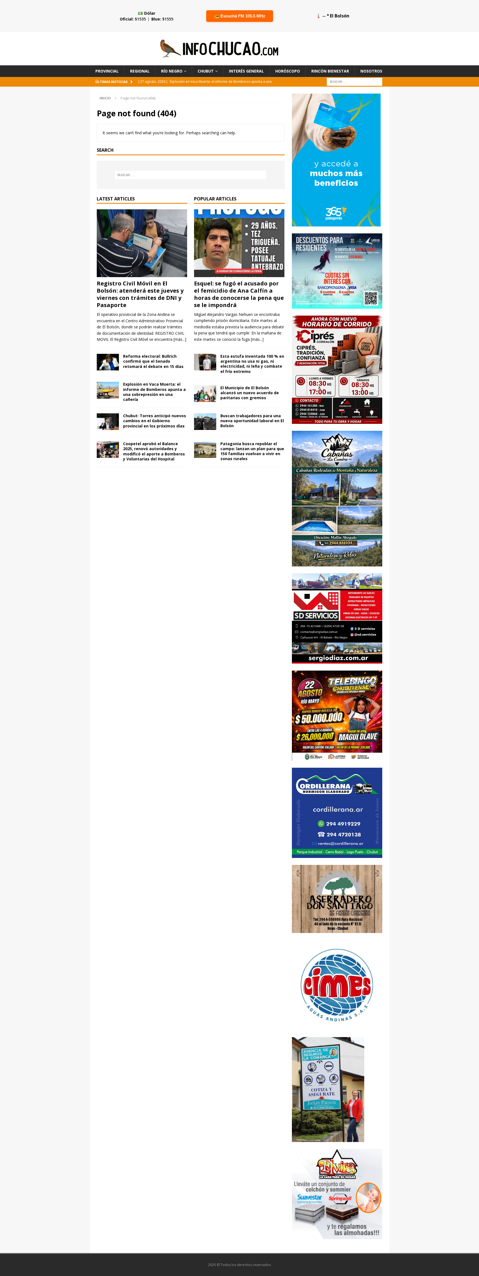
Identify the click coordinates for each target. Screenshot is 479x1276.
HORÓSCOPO (287, 71)
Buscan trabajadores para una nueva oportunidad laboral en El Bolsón (252, 420)
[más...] (180, 339)
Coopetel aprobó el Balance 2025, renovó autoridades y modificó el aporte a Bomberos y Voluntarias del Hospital (154, 451)
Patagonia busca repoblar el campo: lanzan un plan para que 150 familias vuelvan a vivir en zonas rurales (252, 451)
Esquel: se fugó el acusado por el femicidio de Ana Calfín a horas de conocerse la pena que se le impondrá (239, 294)
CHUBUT (206, 71)
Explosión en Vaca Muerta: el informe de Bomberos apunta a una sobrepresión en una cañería (154, 391)
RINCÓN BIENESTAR (330, 71)
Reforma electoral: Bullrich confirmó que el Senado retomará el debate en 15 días (153, 361)
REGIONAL (140, 71)
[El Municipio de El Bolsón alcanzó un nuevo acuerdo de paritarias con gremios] (205, 393)
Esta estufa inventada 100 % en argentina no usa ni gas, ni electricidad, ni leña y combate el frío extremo (252, 364)
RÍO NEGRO (171, 71)
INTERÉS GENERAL (246, 71)
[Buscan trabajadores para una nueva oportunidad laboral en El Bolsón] (205, 421)
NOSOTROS (371, 71)
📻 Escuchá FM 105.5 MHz (239, 16)
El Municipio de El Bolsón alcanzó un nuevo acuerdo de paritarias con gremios (249, 392)
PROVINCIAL (107, 71)
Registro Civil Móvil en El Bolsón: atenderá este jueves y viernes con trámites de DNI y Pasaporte (140, 294)
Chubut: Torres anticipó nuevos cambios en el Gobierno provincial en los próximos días (154, 420)
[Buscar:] (354, 81)
